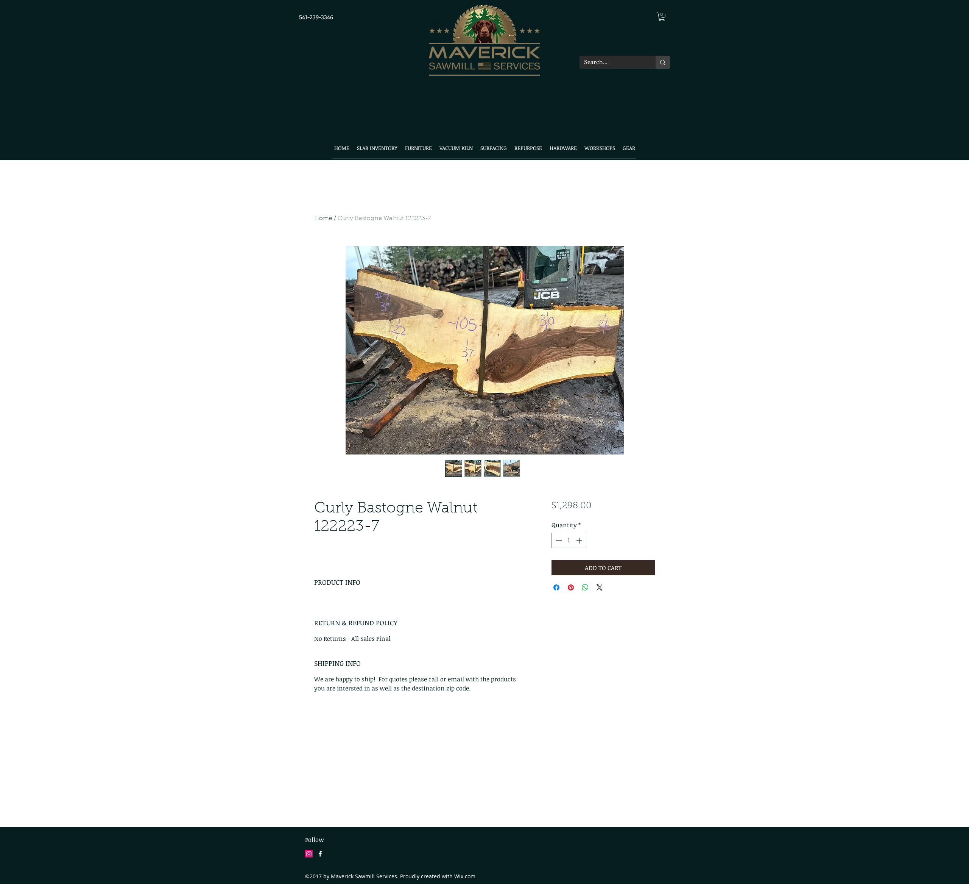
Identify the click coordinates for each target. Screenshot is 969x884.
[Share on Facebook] (556, 587)
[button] (662, 16)
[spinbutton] (569, 540)
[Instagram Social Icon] (309, 853)
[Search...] (663, 62)
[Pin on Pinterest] (570, 587)
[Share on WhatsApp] (585, 587)
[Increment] (580, 540)
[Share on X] (599, 587)
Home (323, 219)
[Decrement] (558, 540)
